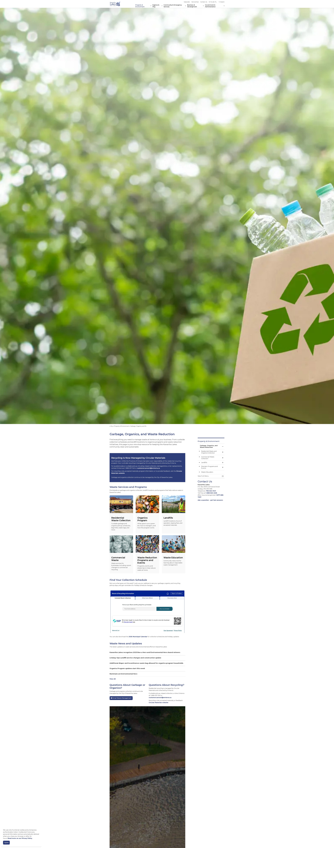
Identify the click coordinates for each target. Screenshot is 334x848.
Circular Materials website (158, 702)
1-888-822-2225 (211, 493)
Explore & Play (155, 5)
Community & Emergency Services (173, 5)
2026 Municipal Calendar (138, 636)
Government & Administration (210, 5)
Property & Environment (139, 5)
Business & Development (192, 5)
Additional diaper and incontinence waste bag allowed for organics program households (146, 663)
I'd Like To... (213, 2)
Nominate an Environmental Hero (123, 674)
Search (222, 2)
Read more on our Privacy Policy (20, 838)
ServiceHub (195, 2)
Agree (6, 842)
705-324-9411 (211, 491)
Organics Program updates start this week (127, 668)
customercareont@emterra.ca (148, 468)
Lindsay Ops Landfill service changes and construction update (135, 658)
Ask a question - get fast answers (210, 500)
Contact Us (203, 2)
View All (113, 679)
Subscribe (187, 2)
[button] (209, 476)
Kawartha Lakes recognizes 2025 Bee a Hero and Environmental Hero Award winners (145, 652)
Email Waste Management (121, 698)
